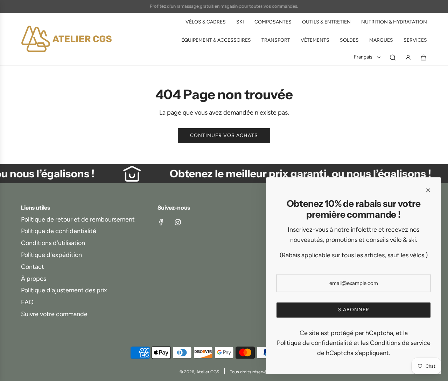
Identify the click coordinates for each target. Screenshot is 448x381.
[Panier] (423, 57)
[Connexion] (408, 57)
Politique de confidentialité (314, 343)
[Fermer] (428, 190)
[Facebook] (161, 222)
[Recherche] (392, 57)
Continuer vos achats (224, 135)
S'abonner (353, 310)
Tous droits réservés (249, 371)
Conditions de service (400, 343)
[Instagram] (178, 222)
